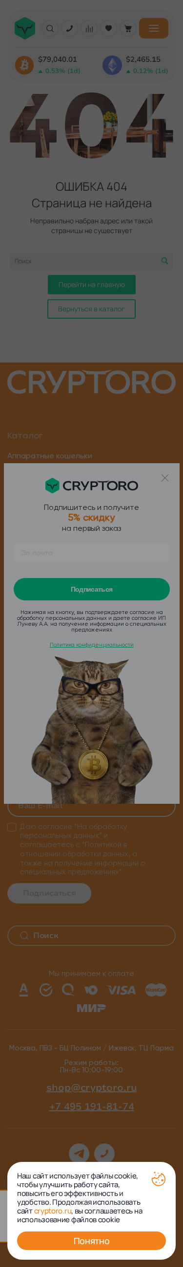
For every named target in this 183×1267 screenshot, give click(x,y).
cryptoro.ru (53, 1211)
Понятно (91, 1241)
